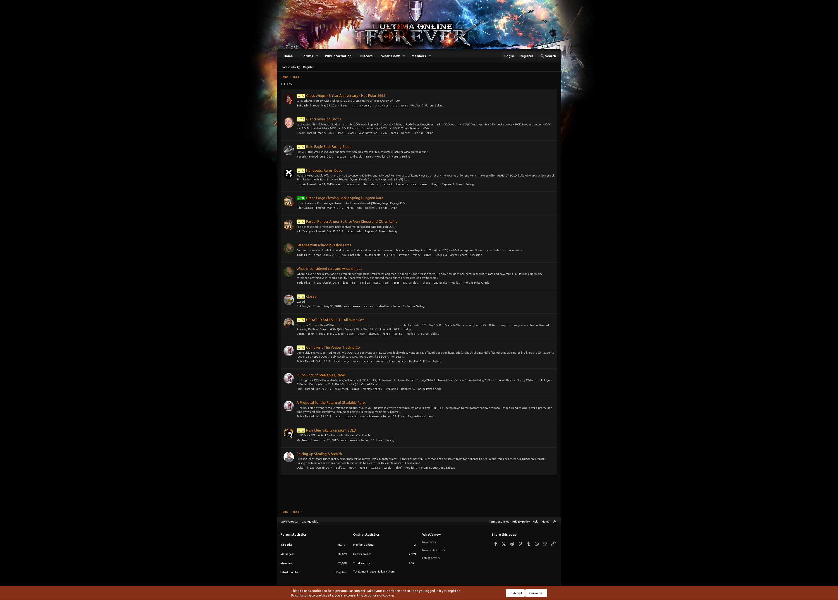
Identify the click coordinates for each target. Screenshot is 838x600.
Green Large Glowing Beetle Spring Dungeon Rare (340, 198)
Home (288, 56)
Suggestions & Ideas (421, 416)
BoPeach (302, 105)
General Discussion (470, 254)
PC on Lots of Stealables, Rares (321, 375)
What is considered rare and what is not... (329, 269)
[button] (317, 55)
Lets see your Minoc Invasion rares (324, 245)
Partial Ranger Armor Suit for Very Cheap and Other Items (347, 221)
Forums (307, 56)
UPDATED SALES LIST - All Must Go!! (331, 320)
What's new (390, 56)
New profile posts (433, 550)
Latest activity (291, 67)
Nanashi (302, 156)
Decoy (300, 132)
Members (419, 56)
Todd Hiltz (303, 254)
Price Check (481, 282)
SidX (299, 361)
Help (536, 521)
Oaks (300, 467)
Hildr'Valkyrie (305, 207)
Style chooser (290, 521)
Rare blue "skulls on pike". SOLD (327, 430)
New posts (429, 541)
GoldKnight (304, 306)
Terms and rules (499, 521)
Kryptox (341, 572)
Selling (439, 105)
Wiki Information (338, 56)
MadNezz (303, 440)
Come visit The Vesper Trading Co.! (329, 347)
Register (308, 67)
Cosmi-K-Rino (305, 333)
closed (307, 296)
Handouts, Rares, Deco (320, 170)
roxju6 (301, 184)
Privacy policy (521, 521)
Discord (366, 56)
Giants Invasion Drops (319, 119)
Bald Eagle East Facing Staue (324, 147)
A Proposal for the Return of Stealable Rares (331, 403)
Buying (393, 207)
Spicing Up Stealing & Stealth (319, 454)
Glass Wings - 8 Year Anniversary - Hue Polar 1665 (341, 96)
